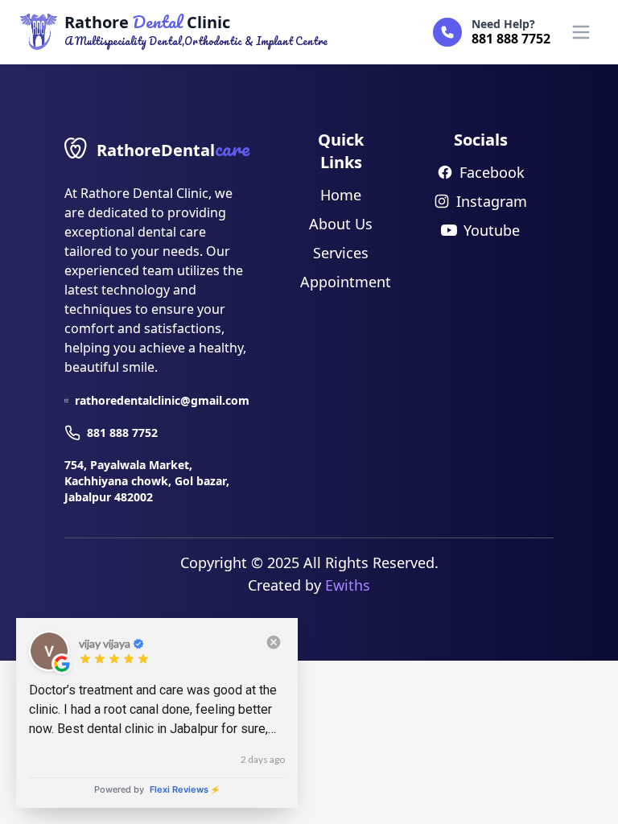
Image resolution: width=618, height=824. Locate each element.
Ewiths (347, 585)
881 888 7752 (122, 432)
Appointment (345, 281)
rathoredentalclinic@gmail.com (162, 400)
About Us (341, 223)
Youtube (492, 230)
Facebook (492, 172)
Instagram (491, 201)
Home (340, 194)
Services (341, 252)
